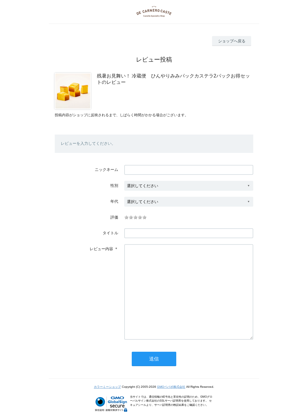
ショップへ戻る (231, 41)
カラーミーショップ (107, 386)
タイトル (110, 233)
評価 (114, 217)
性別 (114, 185)
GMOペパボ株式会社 (171, 386)
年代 (114, 201)
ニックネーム (106, 169)
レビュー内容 (101, 249)
